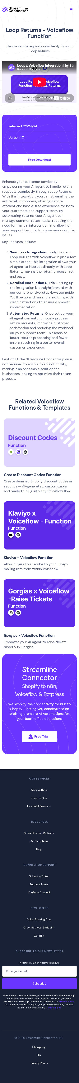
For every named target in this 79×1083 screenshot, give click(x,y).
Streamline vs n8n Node (39, 833)
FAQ (39, 1055)
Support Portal (39, 884)
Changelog (39, 1047)
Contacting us (53, 1007)
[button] (71, 9)
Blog (39, 849)
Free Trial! (41, 736)
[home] (15, 9)
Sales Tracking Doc (39, 919)
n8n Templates (39, 841)
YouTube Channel (39, 892)
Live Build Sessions (39, 806)
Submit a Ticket (39, 876)
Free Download (39, 160)
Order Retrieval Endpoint (38, 927)
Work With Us (39, 790)
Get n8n (39, 935)
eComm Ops (39, 798)
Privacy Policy (66, 1001)
